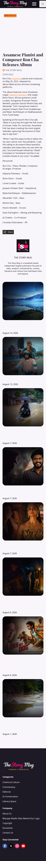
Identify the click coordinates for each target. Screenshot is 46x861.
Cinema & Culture (11, 782)
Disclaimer (8, 828)
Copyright (7, 823)
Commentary (9, 787)
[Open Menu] (34, 4)
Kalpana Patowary (18, 94)
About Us (7, 813)
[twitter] (11, 846)
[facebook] (5, 846)
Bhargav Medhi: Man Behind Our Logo (21, 818)
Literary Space (9, 801)
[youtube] (23, 846)
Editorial (7, 791)
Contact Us (8, 832)
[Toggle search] (42, 4)
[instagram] (17, 846)
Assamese (16, 78)
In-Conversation (10, 796)
